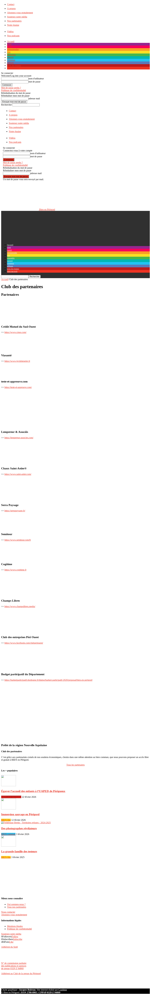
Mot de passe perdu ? (11, 87)
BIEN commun (8, 834)
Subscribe (17, 939)
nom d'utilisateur (36, 78)
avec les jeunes (14, 65)
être (8, 52)
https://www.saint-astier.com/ (17, 474)
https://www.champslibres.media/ (19, 606)
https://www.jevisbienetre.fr (17, 361)
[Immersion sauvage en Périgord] (8, 808)
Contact (10, 4)
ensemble (11, 54)
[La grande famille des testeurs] (8, 846)
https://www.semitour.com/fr (17, 540)
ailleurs (10, 62)
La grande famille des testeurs (19, 851)
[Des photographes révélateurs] (26, 822)
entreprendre (13, 49)
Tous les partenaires (75, 765)
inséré (10, 47)
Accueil (10, 41)
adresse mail (34, 98)
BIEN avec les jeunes (11, 797)
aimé (9, 44)
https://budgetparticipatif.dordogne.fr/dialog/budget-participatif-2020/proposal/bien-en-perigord (48, 680)
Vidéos (10, 31)
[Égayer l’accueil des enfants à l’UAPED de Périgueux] (8, 785)
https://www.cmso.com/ (15, 332)
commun (11, 60)
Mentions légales (15, 926)
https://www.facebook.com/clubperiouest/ (23, 643)
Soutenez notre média (17, 17)
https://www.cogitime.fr (15, 570)
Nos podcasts (13, 35)
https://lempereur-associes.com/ (18, 437)
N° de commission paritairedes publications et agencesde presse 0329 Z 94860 (13, 966)
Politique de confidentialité (13, 90)
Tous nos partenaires (16, 907)
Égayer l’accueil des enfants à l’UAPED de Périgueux (33, 791)
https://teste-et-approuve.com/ (18, 387)
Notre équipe (13, 25)
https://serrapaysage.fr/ (14, 510)
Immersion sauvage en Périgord (20, 814)
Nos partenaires (14, 21)
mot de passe (34, 81)
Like (11, 942)
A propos (11, 8)
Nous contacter (8, 912)
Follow (15, 936)
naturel (10, 57)
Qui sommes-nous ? (16, 904)
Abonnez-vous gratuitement (20, 12)
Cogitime (62, 989)
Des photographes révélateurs (19, 828)
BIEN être (6, 820)
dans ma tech (13, 68)
